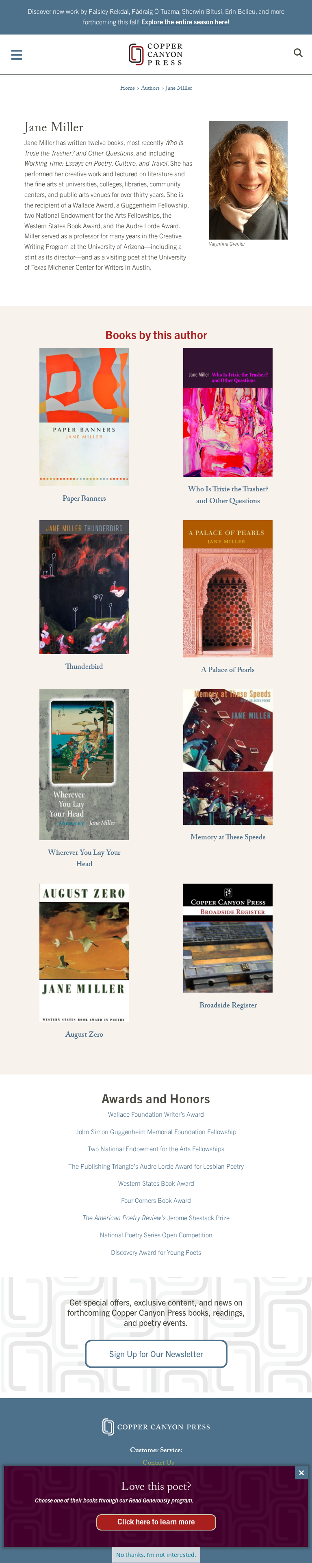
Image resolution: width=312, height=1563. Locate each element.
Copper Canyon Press (155, 54)
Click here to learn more (156, 1521)
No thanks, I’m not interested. (156, 1555)
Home (127, 89)
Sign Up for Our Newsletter (156, 1354)
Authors (150, 89)
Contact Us (158, 1464)
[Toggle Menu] (17, 54)
